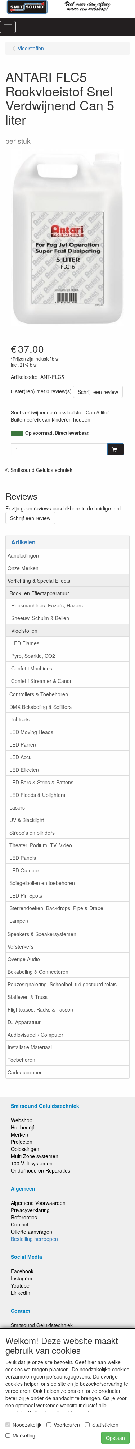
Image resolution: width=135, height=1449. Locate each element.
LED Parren (22, 744)
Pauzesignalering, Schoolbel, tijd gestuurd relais (62, 984)
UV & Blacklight (26, 820)
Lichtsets (19, 719)
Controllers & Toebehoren (38, 694)
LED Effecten (24, 769)
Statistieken (105, 1424)
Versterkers (20, 946)
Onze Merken (23, 568)
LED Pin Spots (25, 895)
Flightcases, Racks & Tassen (40, 1009)
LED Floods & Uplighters (37, 794)
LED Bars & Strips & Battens (41, 782)
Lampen (18, 920)
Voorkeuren (67, 1424)
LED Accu (20, 757)
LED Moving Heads (31, 731)
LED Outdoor (24, 870)
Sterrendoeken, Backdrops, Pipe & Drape (56, 908)
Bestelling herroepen (34, 1238)
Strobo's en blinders (32, 832)
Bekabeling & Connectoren (38, 971)
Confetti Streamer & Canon (42, 680)
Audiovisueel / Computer (35, 1034)
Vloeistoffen (24, 630)
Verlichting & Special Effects (39, 580)
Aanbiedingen (23, 555)
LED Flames (25, 643)
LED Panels (22, 857)
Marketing (24, 1435)
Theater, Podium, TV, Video (40, 845)
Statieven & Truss (28, 996)
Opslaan (115, 1437)
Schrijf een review (98, 391)
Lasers (17, 807)
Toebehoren (21, 1059)
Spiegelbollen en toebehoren (42, 882)
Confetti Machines (31, 668)
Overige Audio (24, 959)
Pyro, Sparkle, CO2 (33, 655)
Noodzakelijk (27, 1424)
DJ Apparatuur (24, 1022)
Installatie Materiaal (30, 1047)
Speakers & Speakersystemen (42, 933)
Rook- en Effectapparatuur (39, 593)
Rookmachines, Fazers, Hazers (47, 605)
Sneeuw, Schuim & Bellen (40, 618)
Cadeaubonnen (25, 1072)
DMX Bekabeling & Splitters (40, 706)
